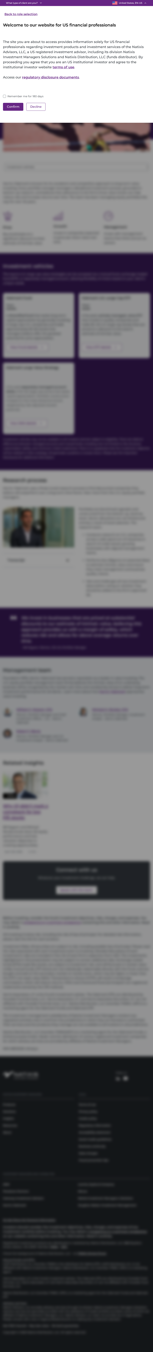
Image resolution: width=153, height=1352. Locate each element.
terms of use (63, 67)
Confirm (13, 106)
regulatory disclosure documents (50, 77)
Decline (36, 106)
